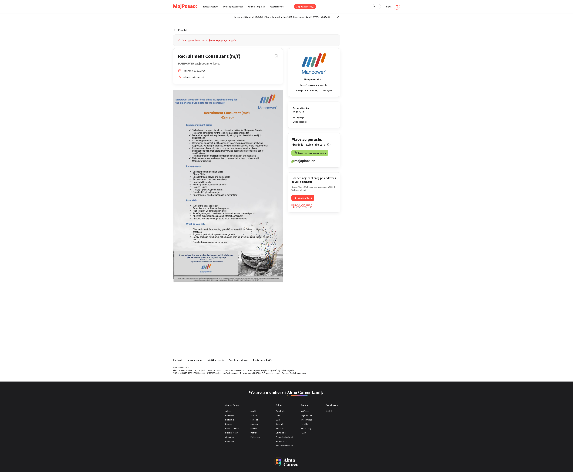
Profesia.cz (229, 420)
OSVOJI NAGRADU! (321, 17)
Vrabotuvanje (306, 420)
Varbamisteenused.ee (284, 445)
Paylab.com (255, 437)
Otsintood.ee (281, 433)
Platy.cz (254, 428)
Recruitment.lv (281, 441)
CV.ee (278, 420)
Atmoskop (229, 437)
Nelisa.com (229, 441)
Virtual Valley (306, 428)
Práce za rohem (231, 433)
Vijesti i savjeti (276, 6)
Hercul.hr (304, 424)
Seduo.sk (254, 424)
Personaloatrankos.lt (284, 437)
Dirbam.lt (279, 424)
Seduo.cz (254, 420)
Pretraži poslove (210, 6)
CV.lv (278, 415)
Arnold (253, 411)
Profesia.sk (229, 415)
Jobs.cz (228, 411)
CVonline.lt (280, 411)
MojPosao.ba (306, 415)
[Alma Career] (286, 462)
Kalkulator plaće (256, 6)
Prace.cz (228, 424)
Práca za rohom (232, 428)
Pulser (303, 433)
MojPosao (305, 411)
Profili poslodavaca (233, 6)
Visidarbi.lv (280, 428)
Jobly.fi (329, 411)
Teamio (254, 415)
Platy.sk (254, 433)
